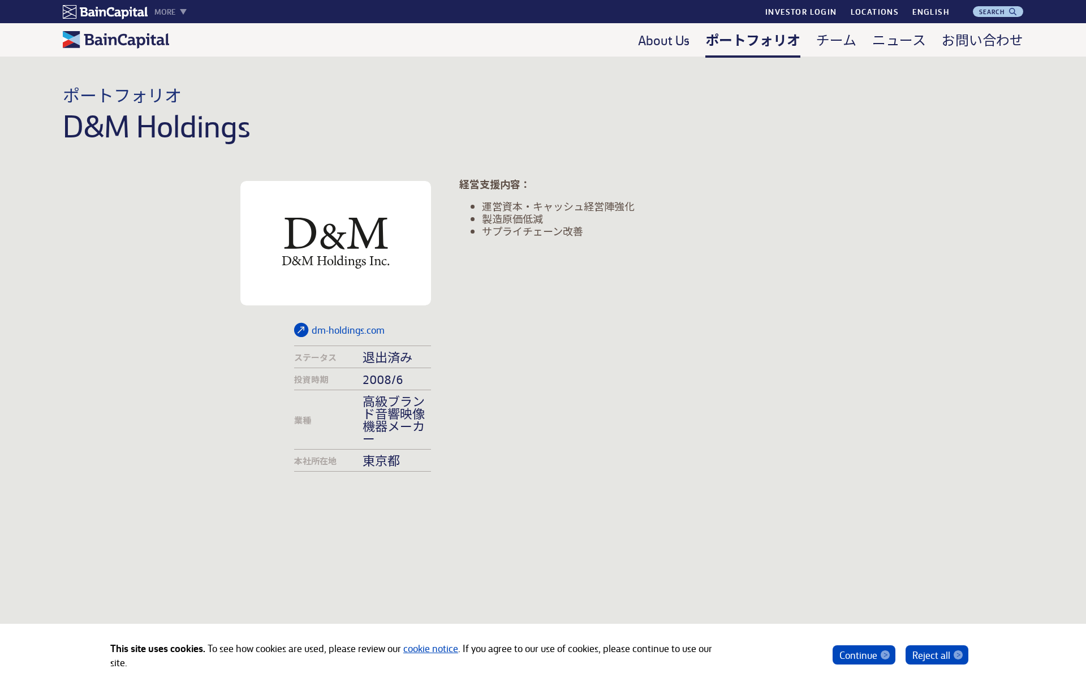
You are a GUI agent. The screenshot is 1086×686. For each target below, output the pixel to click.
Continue (858, 655)
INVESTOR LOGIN (801, 11)
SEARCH (993, 11)
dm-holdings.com (348, 330)
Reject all (931, 655)
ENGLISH (930, 11)
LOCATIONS (875, 11)
